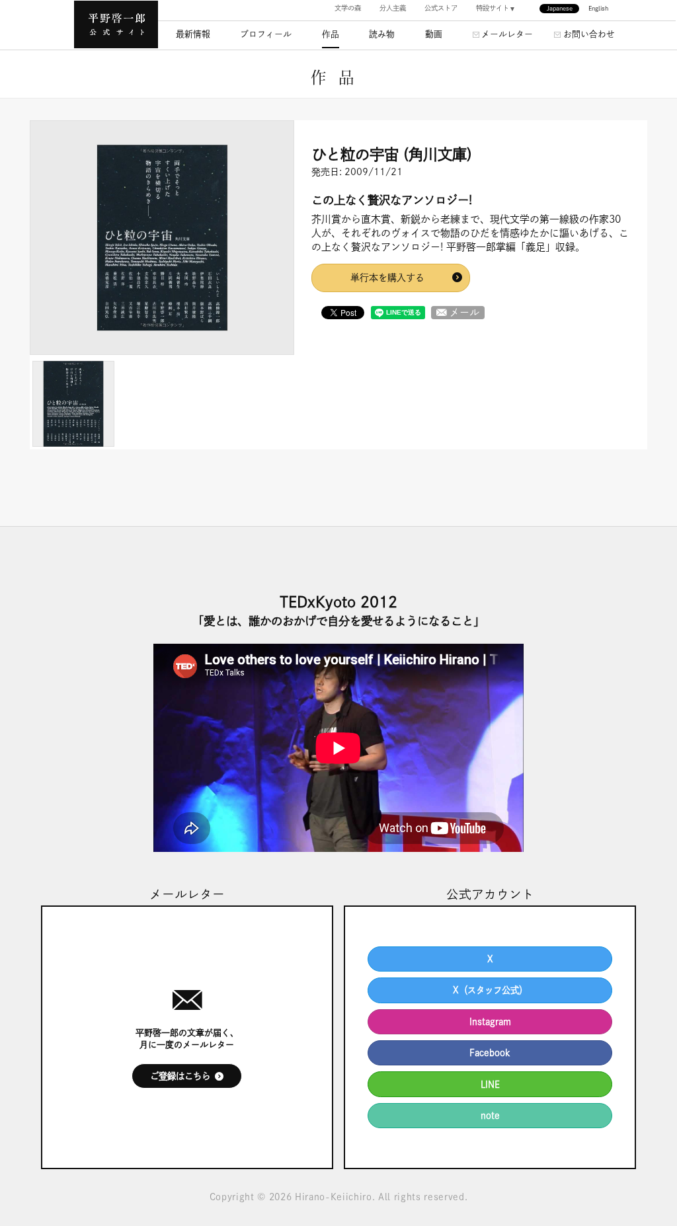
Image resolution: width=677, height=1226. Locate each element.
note (490, 1115)
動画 (433, 34)
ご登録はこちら (180, 1076)
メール (464, 312)
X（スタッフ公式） (490, 990)
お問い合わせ (589, 34)
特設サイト (492, 8)
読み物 (382, 34)
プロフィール (266, 34)
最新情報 (193, 34)
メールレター (507, 34)
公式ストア (441, 8)
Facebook (489, 1052)
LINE (490, 1084)
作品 (330, 34)
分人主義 (392, 8)
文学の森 (348, 8)
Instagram (490, 1021)
